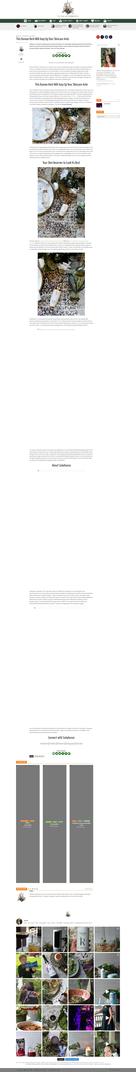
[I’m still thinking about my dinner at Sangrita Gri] (28, 939)
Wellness (97, 21)
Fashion (26, 36)
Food (54, 21)
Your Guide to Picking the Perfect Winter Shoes (95, 26)
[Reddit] (59, 55)
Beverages (48, 822)
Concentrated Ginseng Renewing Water (51, 241)
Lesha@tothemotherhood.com (104, 81)
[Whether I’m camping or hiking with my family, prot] (28, 991)
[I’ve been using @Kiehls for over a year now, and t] (107, 1044)
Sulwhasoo (73, 96)
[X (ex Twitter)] (110, 37)
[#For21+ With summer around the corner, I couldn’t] (107, 991)
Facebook (44, 744)
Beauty (18, 36)
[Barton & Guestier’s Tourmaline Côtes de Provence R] (107, 939)
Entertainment (24, 821)
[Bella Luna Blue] (35, 26)
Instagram (70, 744)
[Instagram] (102, 37)
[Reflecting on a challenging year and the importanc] (55, 1044)
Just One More (23, 26)
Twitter (52, 744)
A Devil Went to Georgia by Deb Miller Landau (60, 26)
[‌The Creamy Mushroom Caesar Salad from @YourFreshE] (81, 965)
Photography (42, 21)
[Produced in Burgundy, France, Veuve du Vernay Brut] (55, 965)
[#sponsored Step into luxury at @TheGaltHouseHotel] (107, 1018)
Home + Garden (83, 21)
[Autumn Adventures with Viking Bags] (105, 26)
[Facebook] (53, 55)
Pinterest (60, 744)
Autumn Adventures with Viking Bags (112, 26)
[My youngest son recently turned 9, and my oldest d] (28, 965)
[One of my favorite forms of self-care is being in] (107, 965)
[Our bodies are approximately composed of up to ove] (28, 1044)
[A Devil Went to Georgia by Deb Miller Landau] (53, 26)
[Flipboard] (69, 55)
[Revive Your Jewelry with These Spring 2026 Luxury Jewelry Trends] (70, 26)
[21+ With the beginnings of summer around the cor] (55, 991)
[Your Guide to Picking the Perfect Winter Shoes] (87, 26)
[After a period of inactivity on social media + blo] (81, 1044)
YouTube (79, 744)
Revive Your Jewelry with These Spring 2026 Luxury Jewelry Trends (77, 26)
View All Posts (88, 888)
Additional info (105, 77)
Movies (32, 821)
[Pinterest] (62, 55)
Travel (29, 21)
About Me (27, 1070)
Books (74, 821)
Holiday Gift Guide (39, 756)
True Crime (86, 821)
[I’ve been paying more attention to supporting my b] (81, 939)
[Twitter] (56, 55)
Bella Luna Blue (41, 26)
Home (19, 1070)
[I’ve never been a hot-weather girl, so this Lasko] (55, 939)
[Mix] (66, 55)
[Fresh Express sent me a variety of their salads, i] (81, 991)
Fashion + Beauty (67, 21)
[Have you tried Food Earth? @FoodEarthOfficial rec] (28, 1018)
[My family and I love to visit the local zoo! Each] (81, 1018)
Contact (109, 21)
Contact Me (53, 1070)
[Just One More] (18, 26)
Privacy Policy (40, 1070)
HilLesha (22, 54)
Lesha (21, 53)
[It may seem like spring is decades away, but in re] (55, 1018)
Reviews (32, 36)
